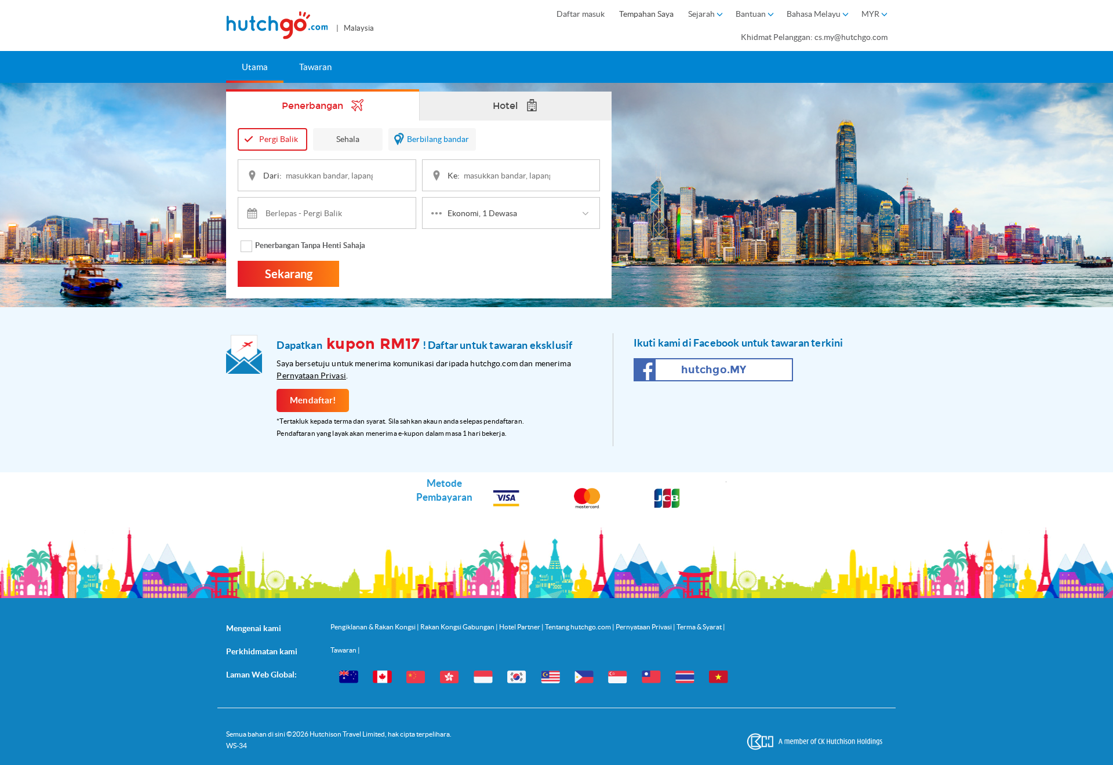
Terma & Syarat (699, 627)
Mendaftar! (313, 400)
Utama (255, 67)
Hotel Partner (520, 627)
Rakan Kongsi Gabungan (458, 627)
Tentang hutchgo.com (578, 627)
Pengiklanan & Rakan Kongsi (373, 627)
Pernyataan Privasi (311, 375)
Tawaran (315, 67)
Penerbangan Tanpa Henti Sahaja (310, 245)
